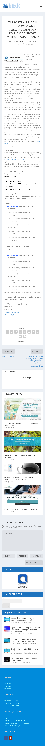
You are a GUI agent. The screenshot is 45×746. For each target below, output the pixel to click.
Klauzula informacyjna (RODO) (15, 720)
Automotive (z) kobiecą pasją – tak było (20, 509)
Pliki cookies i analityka (12, 726)
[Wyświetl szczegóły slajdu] (22, 580)
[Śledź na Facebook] (6, 738)
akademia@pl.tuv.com (11, 315)
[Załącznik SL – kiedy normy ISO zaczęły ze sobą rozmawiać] (7, 619)
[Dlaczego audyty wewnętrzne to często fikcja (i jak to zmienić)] (7, 640)
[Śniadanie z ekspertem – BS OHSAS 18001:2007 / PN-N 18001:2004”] (22, 468)
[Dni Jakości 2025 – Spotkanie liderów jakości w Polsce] (7, 660)
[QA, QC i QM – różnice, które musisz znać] (7, 650)
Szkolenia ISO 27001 (11, 706)
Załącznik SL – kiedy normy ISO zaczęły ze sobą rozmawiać (23, 619)
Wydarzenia (34, 634)
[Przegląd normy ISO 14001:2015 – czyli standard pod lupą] (22, 441)
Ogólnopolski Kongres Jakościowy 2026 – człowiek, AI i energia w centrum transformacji (26, 630)
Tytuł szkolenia (7, 598)
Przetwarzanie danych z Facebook (16, 723)
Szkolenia (7, 689)
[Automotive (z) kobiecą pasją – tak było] (22, 495)
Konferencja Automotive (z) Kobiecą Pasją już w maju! (21, 424)
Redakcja (21, 41)
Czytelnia (32, 622)
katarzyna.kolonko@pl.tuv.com (14, 159)
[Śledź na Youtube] (10, 738)
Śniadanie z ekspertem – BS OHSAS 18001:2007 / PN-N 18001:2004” (18, 478)
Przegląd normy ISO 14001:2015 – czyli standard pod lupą (19, 456)
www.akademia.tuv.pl (11, 312)
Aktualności (16, 44)
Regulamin (8, 718)
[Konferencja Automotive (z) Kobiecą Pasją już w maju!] (22, 409)
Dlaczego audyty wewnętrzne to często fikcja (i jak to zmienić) (23, 640)
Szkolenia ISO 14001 (11, 703)
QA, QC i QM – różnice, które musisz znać (24, 650)
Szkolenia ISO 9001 (11, 701)
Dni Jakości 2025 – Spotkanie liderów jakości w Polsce (25, 660)
